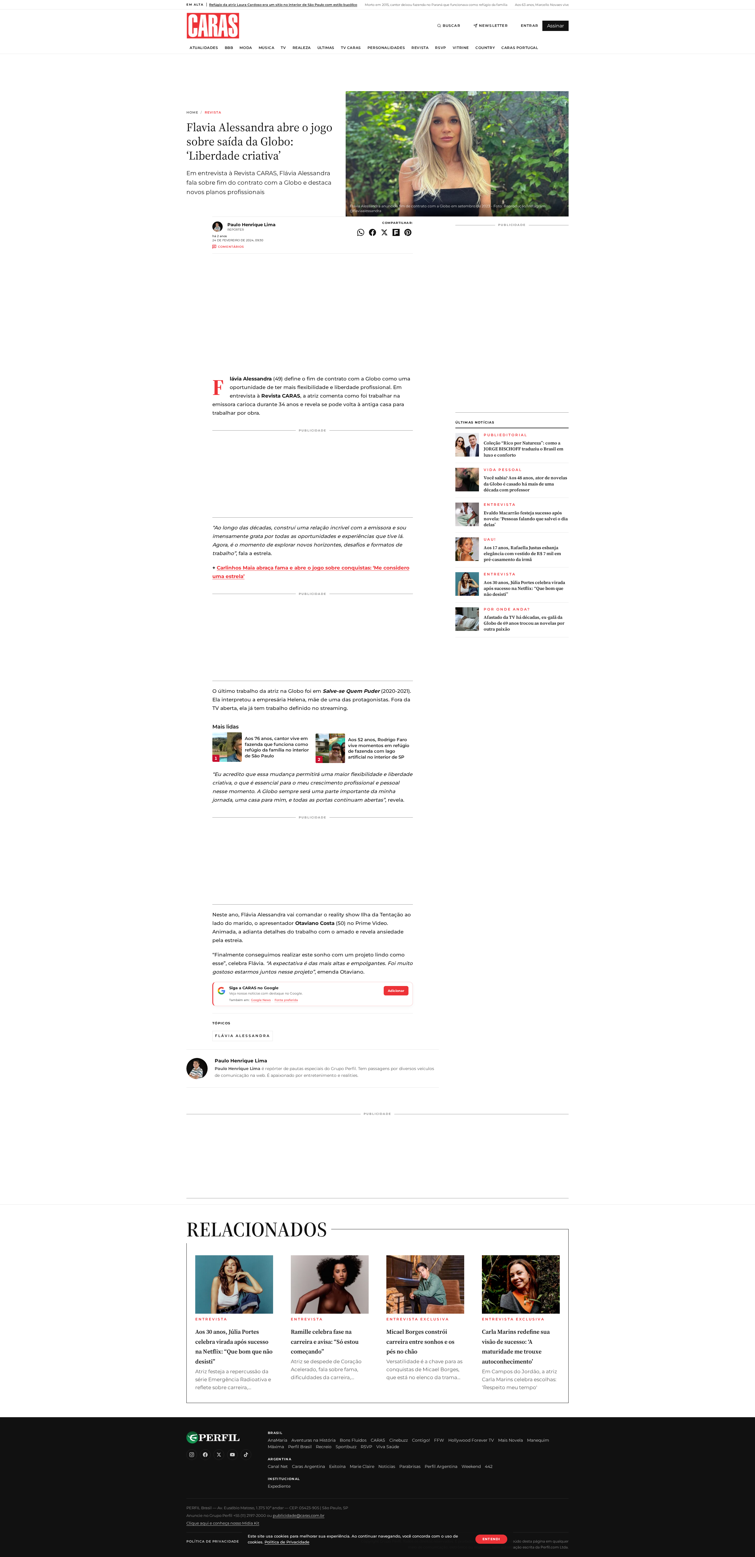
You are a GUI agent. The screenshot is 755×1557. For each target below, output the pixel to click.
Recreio (323, 1446)
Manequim (538, 1440)
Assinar (555, 26)
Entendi (491, 1539)
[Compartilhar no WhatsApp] (361, 232)
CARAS (378, 1440)
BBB (229, 48)
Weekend (471, 1466)
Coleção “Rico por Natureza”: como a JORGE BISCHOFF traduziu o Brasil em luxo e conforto (523, 449)
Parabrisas (410, 1466)
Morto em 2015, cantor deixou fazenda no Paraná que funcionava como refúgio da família (435, 5)
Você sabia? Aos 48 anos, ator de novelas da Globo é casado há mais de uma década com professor (525, 484)
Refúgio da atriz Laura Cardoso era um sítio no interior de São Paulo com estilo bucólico (283, 5)
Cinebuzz (398, 1440)
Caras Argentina (308, 1466)
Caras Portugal (519, 48)
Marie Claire (362, 1466)
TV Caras (351, 48)
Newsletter (493, 25)
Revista (420, 48)
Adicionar (396, 991)
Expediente (279, 1486)
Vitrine (461, 48)
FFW (439, 1440)
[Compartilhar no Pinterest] (408, 232)
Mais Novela (510, 1440)
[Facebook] (205, 1454)
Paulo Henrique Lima (251, 224)
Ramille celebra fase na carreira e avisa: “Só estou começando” (325, 1342)
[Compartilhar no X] (384, 232)
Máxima (276, 1446)
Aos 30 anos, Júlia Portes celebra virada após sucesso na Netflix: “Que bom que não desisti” (524, 589)
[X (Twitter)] (219, 1454)
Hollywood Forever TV (471, 1440)
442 (489, 1466)
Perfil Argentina (441, 1466)
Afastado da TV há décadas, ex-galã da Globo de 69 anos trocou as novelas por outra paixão (524, 623)
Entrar (529, 25)
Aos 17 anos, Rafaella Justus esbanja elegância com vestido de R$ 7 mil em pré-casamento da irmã (522, 554)
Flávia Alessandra (242, 1035)
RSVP (440, 48)
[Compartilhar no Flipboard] (396, 232)
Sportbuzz (346, 1446)
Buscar (451, 25)
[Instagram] (191, 1454)
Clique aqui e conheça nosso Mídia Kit (222, 1523)
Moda (245, 48)
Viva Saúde (387, 1446)
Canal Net (278, 1466)
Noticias (386, 1466)
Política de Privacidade (212, 1541)
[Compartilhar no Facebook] (372, 232)
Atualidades (204, 48)
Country (485, 48)
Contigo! (421, 1440)
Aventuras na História (313, 1440)
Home (192, 112)
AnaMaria (277, 1440)
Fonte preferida (286, 1000)
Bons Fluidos (353, 1440)
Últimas (325, 48)
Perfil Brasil (300, 1446)
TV (283, 48)
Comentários (231, 247)
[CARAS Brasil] (212, 25)
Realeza (302, 48)
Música (267, 48)
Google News (261, 1000)
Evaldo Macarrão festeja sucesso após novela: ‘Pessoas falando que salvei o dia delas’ (526, 519)
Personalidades (386, 48)
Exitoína (337, 1466)
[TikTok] (246, 1454)
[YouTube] (232, 1454)
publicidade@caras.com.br (298, 1515)
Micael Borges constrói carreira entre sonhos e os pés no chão (420, 1342)
